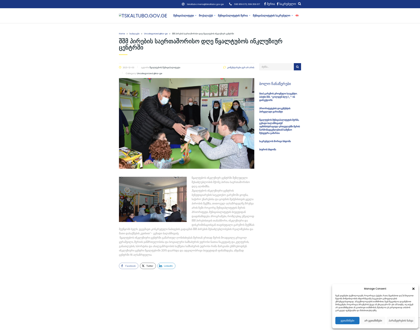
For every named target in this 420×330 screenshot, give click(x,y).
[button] (413, 288)
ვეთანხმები (347, 320)
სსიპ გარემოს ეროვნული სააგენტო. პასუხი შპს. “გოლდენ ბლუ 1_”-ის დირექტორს (278, 97)
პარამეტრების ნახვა (401, 320)
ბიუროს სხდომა (267, 149)
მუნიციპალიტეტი (183, 15)
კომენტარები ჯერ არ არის (240, 67)
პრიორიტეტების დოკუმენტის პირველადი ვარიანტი (274, 110)
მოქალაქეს (206, 15)
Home (122, 33)
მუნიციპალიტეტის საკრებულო (271, 15)
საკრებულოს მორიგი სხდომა (275, 141)
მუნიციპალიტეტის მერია (233, 15)
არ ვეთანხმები (373, 320)
